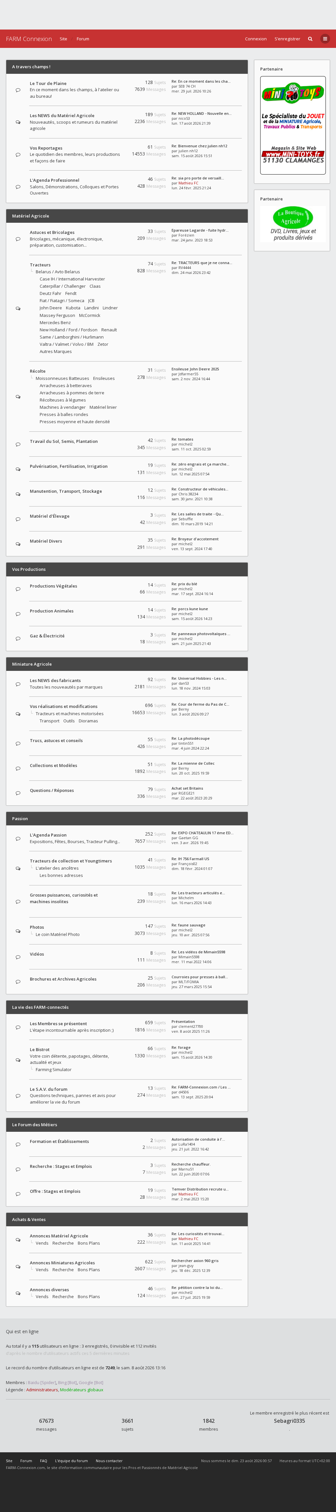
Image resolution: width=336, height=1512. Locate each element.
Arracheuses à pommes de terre (72, 393)
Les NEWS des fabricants (55, 680)
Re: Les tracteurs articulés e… (198, 892)
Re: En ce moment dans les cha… (201, 81)
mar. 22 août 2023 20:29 (192, 798)
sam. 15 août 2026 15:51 (192, 155)
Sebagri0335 (289, 1420)
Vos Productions (29, 569)
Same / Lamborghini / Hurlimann (72, 337)
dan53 (183, 683)
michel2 (185, 444)
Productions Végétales (53, 586)
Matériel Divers (46, 541)
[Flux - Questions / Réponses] (118, 790)
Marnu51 (186, 1169)
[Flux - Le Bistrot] (118, 1049)
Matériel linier (103, 407)
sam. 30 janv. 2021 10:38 (192, 498)
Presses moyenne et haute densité (75, 422)
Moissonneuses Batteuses (62, 378)
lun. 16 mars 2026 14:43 (192, 902)
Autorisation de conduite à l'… (198, 1139)
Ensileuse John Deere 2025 (195, 368)
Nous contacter (109, 1460)
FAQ (43, 1460)
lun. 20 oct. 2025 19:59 (190, 773)
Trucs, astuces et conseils (56, 740)
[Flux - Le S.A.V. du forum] (118, 1089)
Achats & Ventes (29, 1219)
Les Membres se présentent (58, 1023)
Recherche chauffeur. (191, 1164)
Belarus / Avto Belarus (58, 272)
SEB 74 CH (187, 86)
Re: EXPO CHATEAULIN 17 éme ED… (203, 832)
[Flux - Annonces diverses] (118, 1290)
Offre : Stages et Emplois (55, 1191)
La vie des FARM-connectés (40, 1007)
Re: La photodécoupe (191, 738)
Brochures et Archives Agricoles (63, 979)
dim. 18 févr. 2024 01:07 (192, 868)
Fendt (70, 293)
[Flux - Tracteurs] (118, 265)
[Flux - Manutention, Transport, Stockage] (118, 491)
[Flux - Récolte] (118, 371)
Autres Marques (56, 351)
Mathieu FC (188, 182)
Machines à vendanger (63, 407)
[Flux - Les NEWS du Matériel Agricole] (118, 116)
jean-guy (186, 1265)
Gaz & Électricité (47, 636)
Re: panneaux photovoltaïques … (201, 633)
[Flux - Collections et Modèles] (118, 765)
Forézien (186, 235)
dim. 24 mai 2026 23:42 (191, 272)
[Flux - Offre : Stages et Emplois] (118, 1191)
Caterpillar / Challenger (63, 286)
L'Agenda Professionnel (54, 180)
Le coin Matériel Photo (58, 934)
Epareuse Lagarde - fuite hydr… (200, 230)
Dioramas (88, 721)
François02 (187, 863)
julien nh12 (188, 150)
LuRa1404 (186, 1144)
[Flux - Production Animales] (118, 611)
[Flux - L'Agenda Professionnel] (118, 180)
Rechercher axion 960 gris (195, 1260)
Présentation (183, 1021)
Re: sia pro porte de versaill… (198, 178)
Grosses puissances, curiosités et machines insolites (64, 898)
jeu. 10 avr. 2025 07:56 (190, 934)
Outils (69, 721)
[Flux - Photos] (118, 927)
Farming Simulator (54, 1069)
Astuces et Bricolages (52, 232)
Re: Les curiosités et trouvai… (198, 1233)
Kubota (73, 308)
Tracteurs (40, 265)
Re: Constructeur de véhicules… (200, 489)
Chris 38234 (188, 493)
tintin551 (186, 743)
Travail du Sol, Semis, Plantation (64, 441)
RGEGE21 (186, 793)
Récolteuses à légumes (63, 400)
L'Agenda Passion (48, 835)
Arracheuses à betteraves (66, 385)
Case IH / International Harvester (72, 279)
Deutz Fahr (50, 293)
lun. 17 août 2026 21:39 (191, 123)
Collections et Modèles (53, 765)
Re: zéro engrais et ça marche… (200, 464)
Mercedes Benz (55, 322)
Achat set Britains (187, 788)
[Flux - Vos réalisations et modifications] (118, 706)
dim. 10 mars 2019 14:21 (192, 523)
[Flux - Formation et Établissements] (118, 1141)
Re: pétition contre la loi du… (197, 1287)
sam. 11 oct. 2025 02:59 (191, 448)
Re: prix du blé (184, 583)
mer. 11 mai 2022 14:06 (191, 961)
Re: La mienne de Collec (193, 763)
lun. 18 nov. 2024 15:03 (191, 688)
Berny (183, 709)
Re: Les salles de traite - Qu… (198, 513)
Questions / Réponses (52, 790)
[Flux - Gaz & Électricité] (118, 636)
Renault (109, 330)
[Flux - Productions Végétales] (118, 586)
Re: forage (181, 1047)
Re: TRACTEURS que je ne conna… (202, 262)
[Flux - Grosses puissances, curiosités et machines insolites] (118, 908)
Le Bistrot (40, 1049)
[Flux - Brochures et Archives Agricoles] (118, 979)
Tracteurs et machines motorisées (70, 713)
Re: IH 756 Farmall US (190, 858)
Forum (83, 39)
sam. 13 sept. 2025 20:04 (192, 1096)
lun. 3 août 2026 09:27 (190, 714)
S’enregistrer (287, 39)
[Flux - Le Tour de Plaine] (118, 83)
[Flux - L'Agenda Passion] (118, 835)
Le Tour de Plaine (48, 83)
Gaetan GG (188, 837)
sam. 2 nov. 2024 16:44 (191, 378)
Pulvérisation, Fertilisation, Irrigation (69, 466)
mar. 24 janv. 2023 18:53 (192, 240)
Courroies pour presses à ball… (200, 976)
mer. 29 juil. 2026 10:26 (191, 91)
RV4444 (184, 267)
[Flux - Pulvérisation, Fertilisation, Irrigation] (118, 466)
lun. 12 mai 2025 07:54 (190, 473)
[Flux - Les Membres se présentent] (118, 1024)
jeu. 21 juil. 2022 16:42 (190, 1149)
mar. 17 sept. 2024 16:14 (192, 593)
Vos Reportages (46, 148)
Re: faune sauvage (188, 924)
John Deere (51, 308)
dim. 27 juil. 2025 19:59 (191, 1297)
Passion (20, 818)
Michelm (186, 897)
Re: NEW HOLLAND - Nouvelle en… (202, 113)
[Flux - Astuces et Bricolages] (118, 232)
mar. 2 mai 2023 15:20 (190, 1198)
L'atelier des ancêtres (57, 868)
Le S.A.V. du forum (48, 1089)
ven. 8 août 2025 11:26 (191, 1031)
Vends (42, 1243)
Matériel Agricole (30, 216)
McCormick (89, 315)
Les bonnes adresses (61, 875)
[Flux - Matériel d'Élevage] (118, 516)
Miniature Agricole (32, 664)
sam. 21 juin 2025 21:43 (191, 643)
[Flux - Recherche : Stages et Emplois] (118, 1166)
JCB (91, 300)
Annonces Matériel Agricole (59, 1236)
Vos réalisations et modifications (63, 706)
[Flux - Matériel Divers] (118, 541)
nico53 (184, 118)
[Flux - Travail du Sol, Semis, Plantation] (118, 441)
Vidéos (37, 954)
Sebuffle (185, 518)
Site (63, 39)
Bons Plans (89, 1243)
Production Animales (52, 611)
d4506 (183, 1091)
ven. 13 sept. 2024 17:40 (192, 548)
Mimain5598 (189, 956)
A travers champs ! (31, 67)
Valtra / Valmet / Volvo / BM (67, 344)
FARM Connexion (29, 39)
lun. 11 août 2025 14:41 (191, 1243)
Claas (95, 286)
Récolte (38, 371)
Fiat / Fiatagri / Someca (62, 300)
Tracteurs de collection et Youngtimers (71, 861)
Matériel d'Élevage (50, 516)
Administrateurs (42, 1390)
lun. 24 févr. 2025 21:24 (191, 187)
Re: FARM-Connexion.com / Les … (201, 1087)
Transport (49, 721)
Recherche (63, 1243)
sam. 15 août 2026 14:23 (192, 618)
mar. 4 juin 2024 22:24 (190, 748)
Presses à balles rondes (64, 414)
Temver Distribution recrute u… (200, 1189)
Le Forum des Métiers (34, 1125)
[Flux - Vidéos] (118, 954)
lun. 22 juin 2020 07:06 (190, 1173)
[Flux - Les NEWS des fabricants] (118, 680)
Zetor (102, 344)
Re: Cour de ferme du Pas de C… (200, 704)
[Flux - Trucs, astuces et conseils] (118, 740)
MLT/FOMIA (188, 981)
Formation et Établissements (59, 1141)
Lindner (110, 308)
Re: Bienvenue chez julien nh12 (199, 145)
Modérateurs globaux (81, 1390)
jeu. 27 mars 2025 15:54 (192, 986)
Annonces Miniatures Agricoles (62, 1263)
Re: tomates (182, 439)
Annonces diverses (49, 1290)
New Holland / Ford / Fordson (68, 330)
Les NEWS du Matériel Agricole (62, 115)
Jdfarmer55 (188, 373)
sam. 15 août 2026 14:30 (192, 1057)
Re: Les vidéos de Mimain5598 (198, 951)
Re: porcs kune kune (190, 608)
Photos (37, 927)
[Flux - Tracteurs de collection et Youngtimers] (118, 861)
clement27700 (190, 1026)
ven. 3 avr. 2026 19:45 (190, 842)
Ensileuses (104, 378)
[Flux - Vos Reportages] (118, 148)
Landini (91, 308)
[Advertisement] (168, 15)
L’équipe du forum (71, 1460)
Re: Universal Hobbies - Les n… (199, 678)
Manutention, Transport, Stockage (66, 491)
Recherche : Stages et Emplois (61, 1166)
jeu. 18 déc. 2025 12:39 (191, 1270)
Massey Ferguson (57, 315)
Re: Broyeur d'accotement (195, 538)
